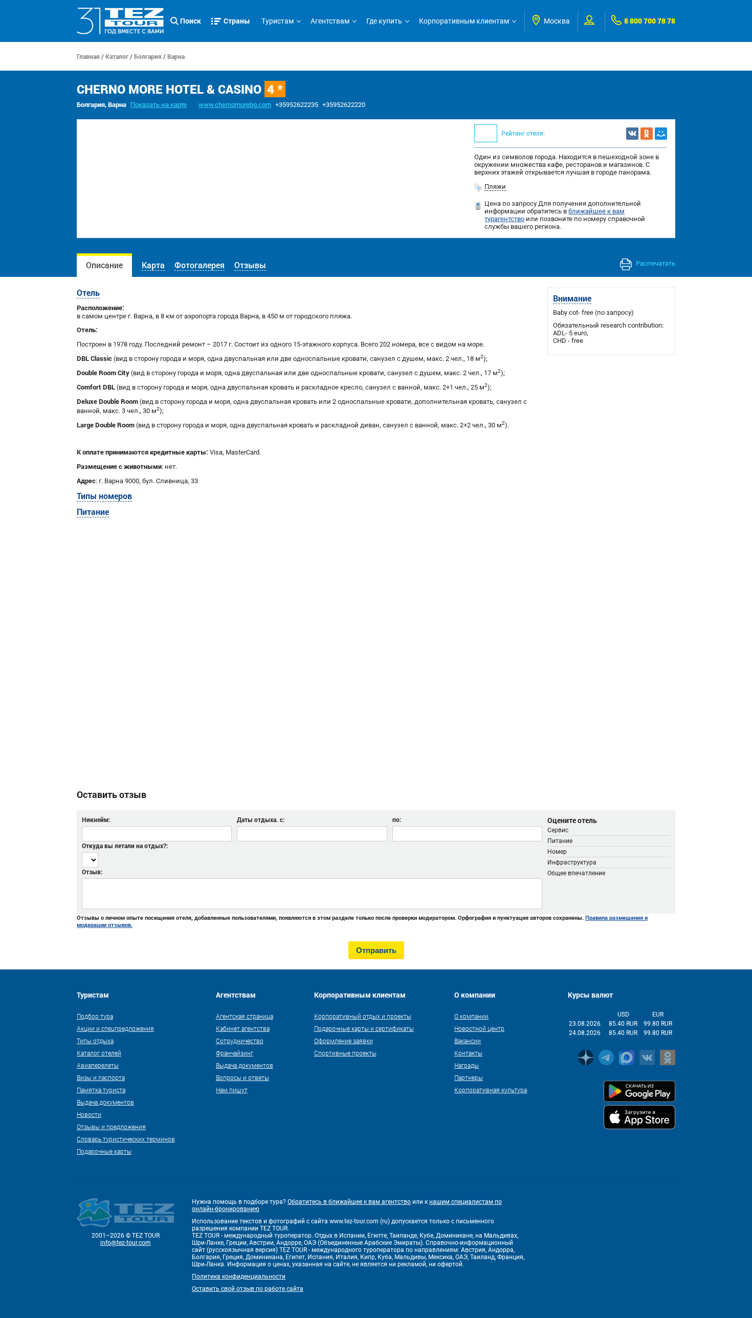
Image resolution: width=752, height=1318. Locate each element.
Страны (237, 21)
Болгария (148, 56)
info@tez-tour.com (125, 1242)
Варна (176, 56)
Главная (88, 56)
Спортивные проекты (345, 1053)
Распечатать (654, 263)
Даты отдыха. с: (260, 819)
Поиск (190, 21)
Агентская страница (244, 1016)
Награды (466, 1065)
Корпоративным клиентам (464, 21)
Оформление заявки (343, 1040)
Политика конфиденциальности (238, 1276)
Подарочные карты (104, 1151)
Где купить (384, 21)
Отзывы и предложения (111, 1126)
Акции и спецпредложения (115, 1028)
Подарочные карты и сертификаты (364, 1028)
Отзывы (250, 265)
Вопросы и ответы (242, 1077)
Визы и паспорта (101, 1077)
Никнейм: (96, 819)
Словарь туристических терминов (126, 1139)
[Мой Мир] (661, 133)
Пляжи (495, 186)
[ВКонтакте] (632, 133)
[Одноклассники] (646, 133)
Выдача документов (105, 1102)
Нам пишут (232, 1090)
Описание (104, 265)
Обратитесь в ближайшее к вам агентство (349, 1201)
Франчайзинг (234, 1053)
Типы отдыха (95, 1040)
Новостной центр (479, 1028)
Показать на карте (158, 105)
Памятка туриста (101, 1090)
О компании (471, 1016)
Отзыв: (92, 872)
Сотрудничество (239, 1040)
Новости (89, 1114)
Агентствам (330, 21)
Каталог (116, 56)
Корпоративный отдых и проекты (362, 1016)
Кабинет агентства (243, 1028)
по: (396, 819)
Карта (153, 265)
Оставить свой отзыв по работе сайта (247, 1288)
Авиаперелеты (98, 1065)
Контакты (468, 1053)
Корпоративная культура (490, 1090)
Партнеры (468, 1077)
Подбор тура (95, 1016)
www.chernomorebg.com (234, 105)
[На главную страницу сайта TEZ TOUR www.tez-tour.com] (120, 21)
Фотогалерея (199, 265)
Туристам (277, 21)
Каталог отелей (99, 1053)
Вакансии (467, 1040)
